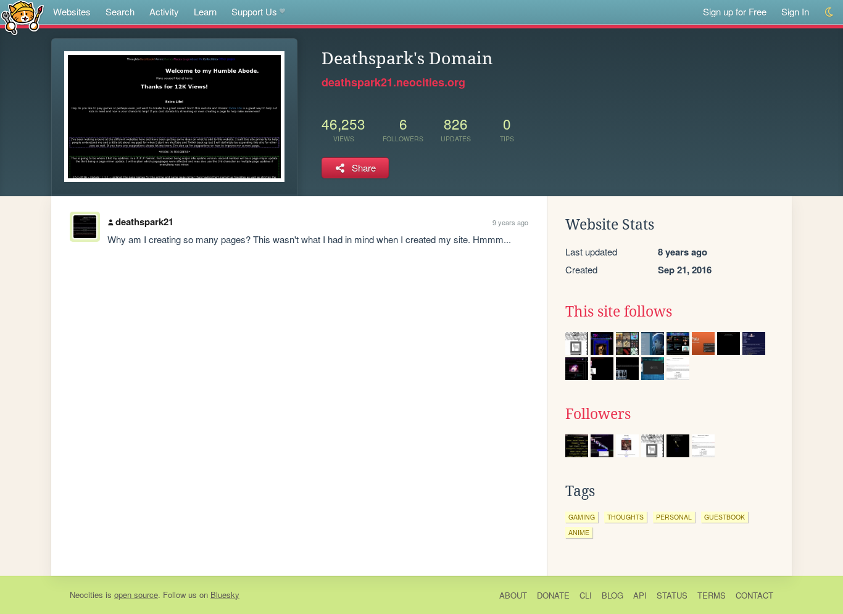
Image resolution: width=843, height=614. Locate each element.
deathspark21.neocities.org (393, 82)
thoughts (625, 516)
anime (578, 532)
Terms (711, 595)
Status (672, 595)
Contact (754, 595)
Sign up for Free (734, 11)
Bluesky (224, 594)
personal (674, 516)
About (513, 595)
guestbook (724, 516)
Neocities (86, 594)
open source (136, 594)
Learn (205, 11)
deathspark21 (144, 221)
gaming (581, 516)
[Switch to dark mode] (829, 12)
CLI (585, 595)
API (640, 595)
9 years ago (510, 222)
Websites (72, 11)
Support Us (254, 11)
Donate (553, 595)
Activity (164, 11)
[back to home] (22, 16)
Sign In (795, 11)
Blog (612, 595)
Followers (598, 414)
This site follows (618, 312)
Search (120, 11)
